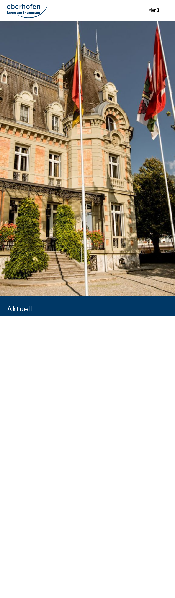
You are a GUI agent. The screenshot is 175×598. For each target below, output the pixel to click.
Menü (153, 10)
